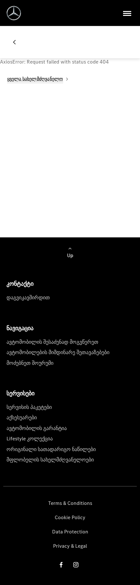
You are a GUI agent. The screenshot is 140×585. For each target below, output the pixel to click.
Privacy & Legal (70, 546)
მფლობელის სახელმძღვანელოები (50, 459)
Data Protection (70, 531)
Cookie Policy (70, 517)
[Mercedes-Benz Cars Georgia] (14, 13)
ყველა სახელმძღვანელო (35, 79)
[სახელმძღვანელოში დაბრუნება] (17, 42)
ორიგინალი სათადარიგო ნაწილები (51, 449)
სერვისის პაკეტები (29, 407)
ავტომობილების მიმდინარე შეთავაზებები (58, 352)
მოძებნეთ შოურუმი (30, 363)
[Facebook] (61, 564)
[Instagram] (76, 564)
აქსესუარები (22, 417)
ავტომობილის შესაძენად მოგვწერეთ (52, 342)
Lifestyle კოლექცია (30, 438)
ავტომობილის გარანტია (37, 428)
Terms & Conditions (70, 503)
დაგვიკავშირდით (28, 297)
